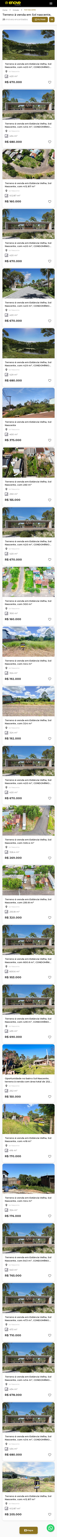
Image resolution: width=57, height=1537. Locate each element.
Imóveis (16, 10)
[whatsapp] (50, 1528)
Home (4, 10)
